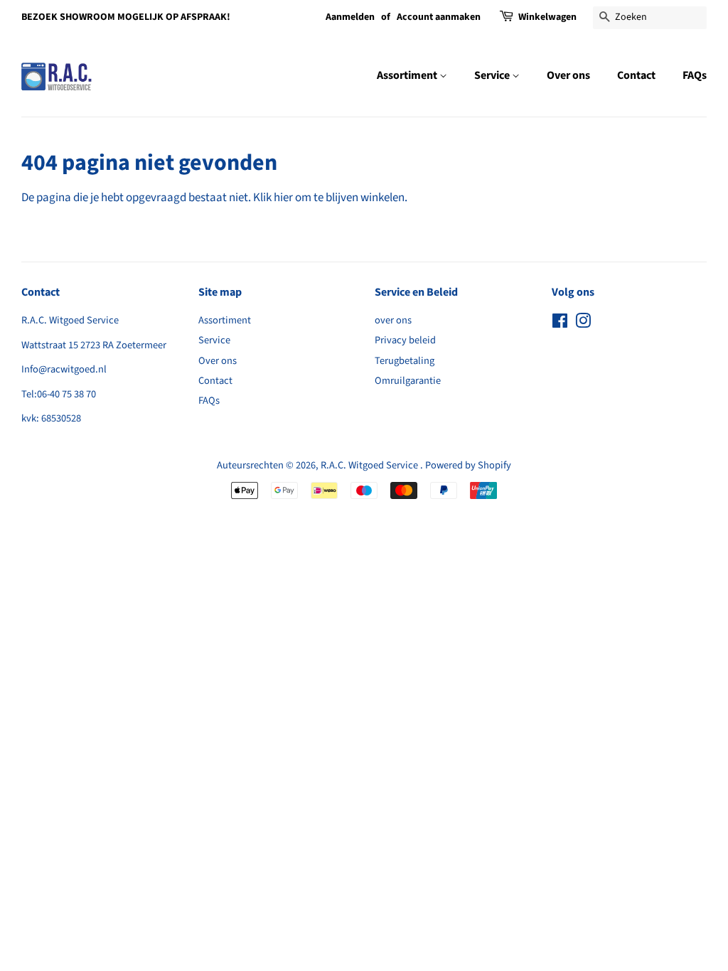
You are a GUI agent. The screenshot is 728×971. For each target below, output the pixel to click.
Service (493, 75)
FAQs (694, 75)
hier (283, 197)
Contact (636, 75)
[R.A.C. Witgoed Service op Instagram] (583, 323)
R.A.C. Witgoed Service (370, 465)
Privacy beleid (405, 340)
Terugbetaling (404, 360)
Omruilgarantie (408, 380)
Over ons (568, 75)
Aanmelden (350, 17)
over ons (393, 320)
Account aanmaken (439, 17)
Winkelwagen (547, 17)
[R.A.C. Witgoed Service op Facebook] (560, 323)
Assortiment (408, 75)
